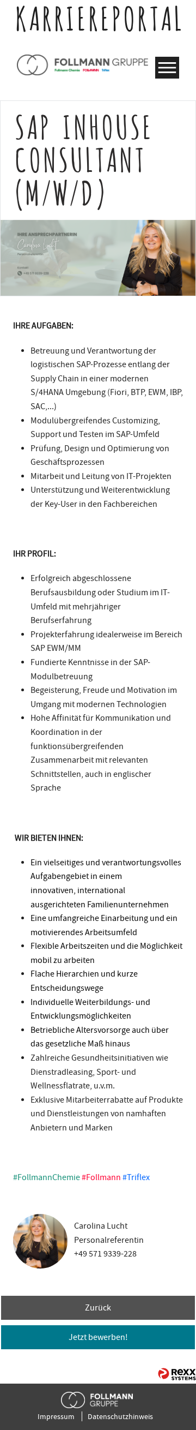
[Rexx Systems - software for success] (177, 1374)
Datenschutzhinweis (120, 1416)
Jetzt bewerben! (98, 1337)
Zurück (98, 1307)
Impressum (56, 1416)
